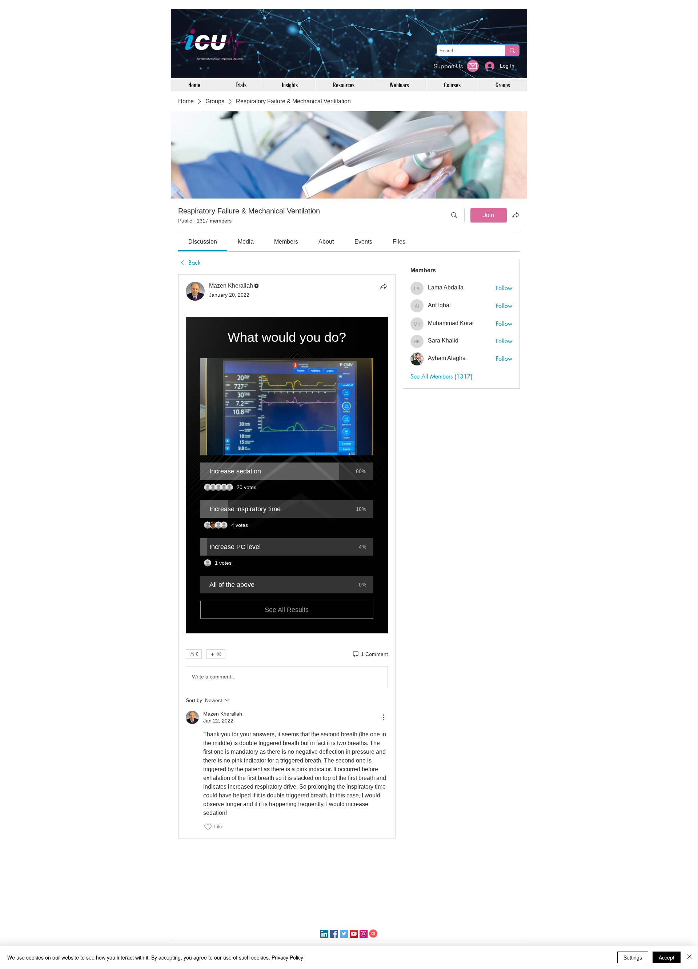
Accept (666, 957)
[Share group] (515, 215)
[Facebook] (334, 934)
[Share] (383, 286)
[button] (286, 407)
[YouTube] (354, 934)
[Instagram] (364, 934)
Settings (632, 957)
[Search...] (512, 50)
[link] (202, 242)
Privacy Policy (287, 957)
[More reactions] (215, 654)
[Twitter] (344, 934)
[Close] (689, 957)
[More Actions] (383, 717)
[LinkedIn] (324, 934)
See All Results (287, 609)
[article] (287, 556)
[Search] (454, 215)
